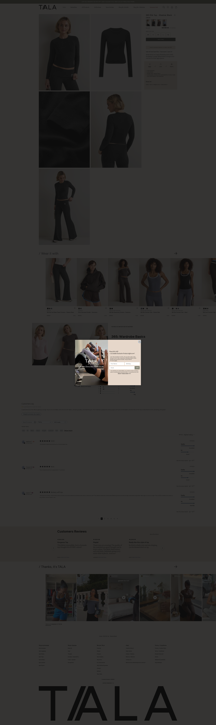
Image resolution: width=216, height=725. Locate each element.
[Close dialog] (139, 341)
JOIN (137, 367)
